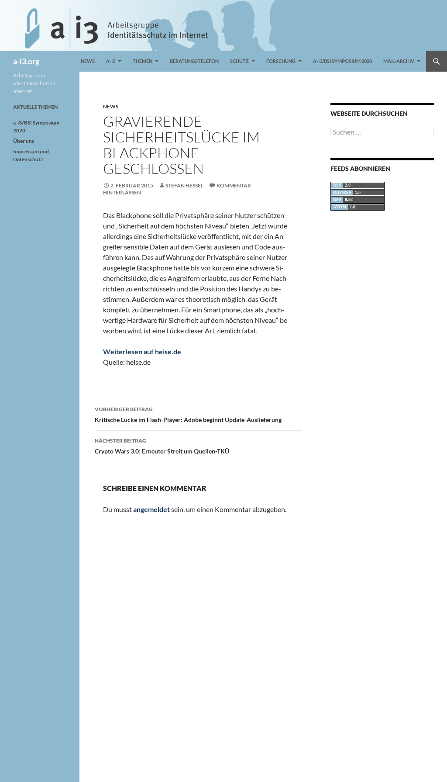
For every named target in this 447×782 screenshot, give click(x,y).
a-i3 (110, 61)
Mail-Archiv (398, 61)
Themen (142, 61)
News (88, 61)
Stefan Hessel (184, 185)
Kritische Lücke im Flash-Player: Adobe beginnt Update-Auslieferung (188, 414)
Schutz (239, 61)
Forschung (281, 61)
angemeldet (151, 509)
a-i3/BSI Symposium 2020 (342, 61)
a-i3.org (26, 61)
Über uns (23, 141)
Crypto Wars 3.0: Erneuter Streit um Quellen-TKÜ (162, 446)
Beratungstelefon (194, 61)
